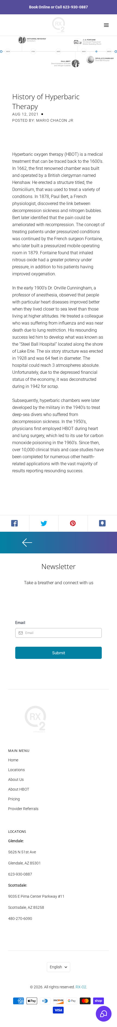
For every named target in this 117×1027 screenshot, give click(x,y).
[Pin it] (73, 523)
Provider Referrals (23, 809)
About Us (16, 779)
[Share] (14, 523)
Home (13, 760)
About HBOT (18, 789)
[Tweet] (44, 523)
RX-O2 (81, 987)
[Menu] (106, 25)
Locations (16, 770)
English (56, 967)
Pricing (14, 799)
